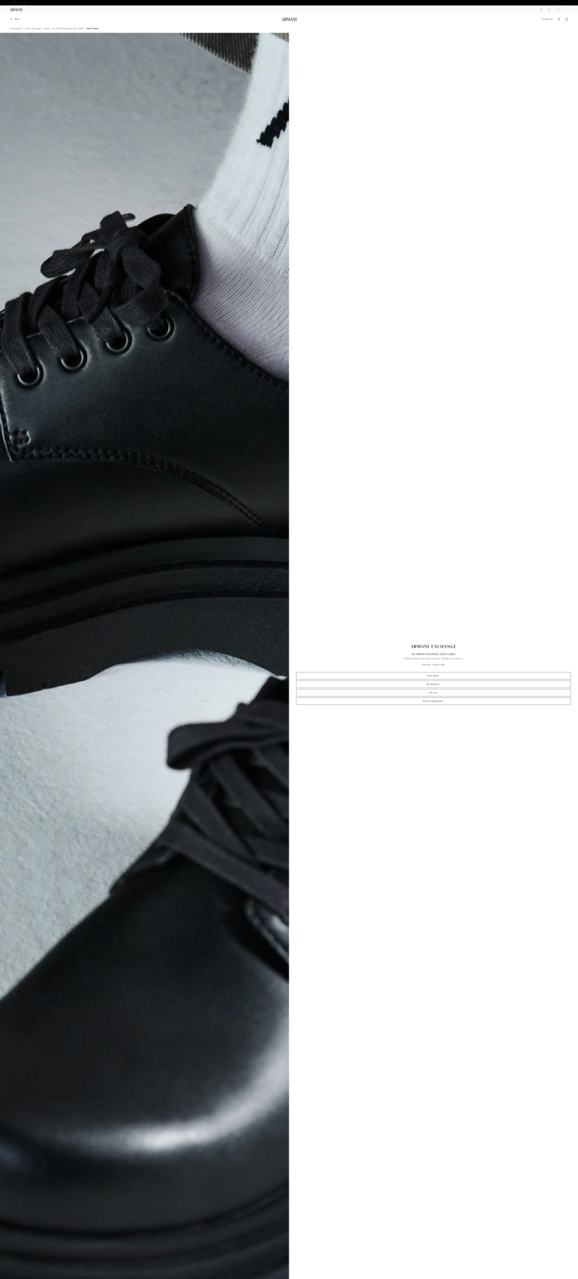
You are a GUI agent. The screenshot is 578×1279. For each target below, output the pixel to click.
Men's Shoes (92, 29)
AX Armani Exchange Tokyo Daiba (68, 29)
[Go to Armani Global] (16, 9)
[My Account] (559, 19)
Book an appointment (433, 701)
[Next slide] (24, 3)
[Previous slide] (19, 3)
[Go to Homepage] (289, 19)
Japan (46, 29)
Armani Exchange (33, 29)
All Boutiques (16, 29)
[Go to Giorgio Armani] (541, 10)
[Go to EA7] (558, 10)
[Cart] (566, 19)
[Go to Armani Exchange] (566, 10)
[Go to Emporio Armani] (549, 10)
